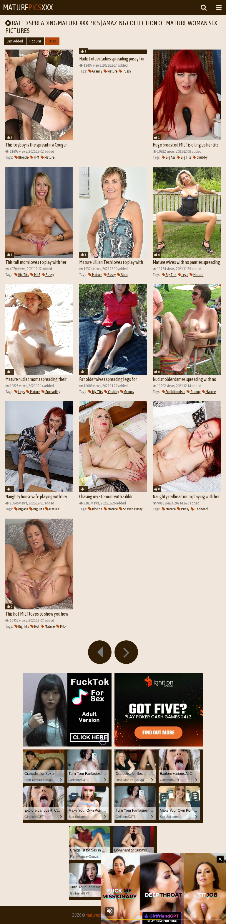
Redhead (201, 509)
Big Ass (170, 157)
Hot (36, 626)
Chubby (201, 157)
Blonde (23, 157)
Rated (52, 41)
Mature (49, 157)
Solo (124, 274)
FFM (36, 157)
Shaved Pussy (132, 509)
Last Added (15, 41)
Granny (97, 71)
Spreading (52, 391)
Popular (35, 41)
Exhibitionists (175, 391)
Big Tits (185, 157)
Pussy (126, 71)
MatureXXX (28, 7)
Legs (184, 274)
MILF (37, 274)
